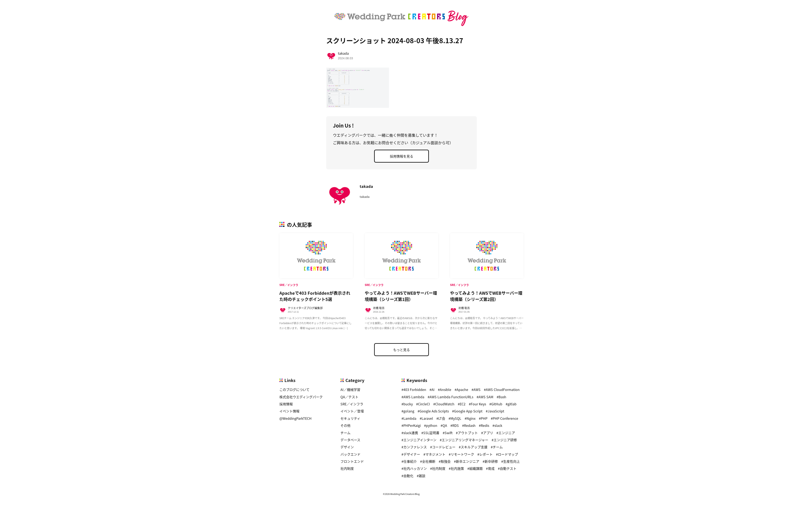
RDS (455, 425)
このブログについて (294, 389)
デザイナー (411, 454)
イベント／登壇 (352, 411)
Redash (470, 425)
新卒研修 (491, 461)
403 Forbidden (414, 389)
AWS (477, 389)
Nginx (471, 418)
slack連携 (410, 433)
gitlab (512, 404)
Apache (462, 389)
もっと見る (401, 349)
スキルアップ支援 (474, 447)
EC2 (462, 404)
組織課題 (476, 468)
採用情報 (286, 404)
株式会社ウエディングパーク (301, 397)
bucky (408, 404)
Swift (449, 433)
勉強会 (446, 461)
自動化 (408, 476)
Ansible (445, 389)
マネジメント (435, 454)
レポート (486, 454)
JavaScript (496, 411)
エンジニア (506, 433)
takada (343, 53)
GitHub (496, 404)
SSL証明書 (431, 433)
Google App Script (468, 411)
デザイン (347, 447)
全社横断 (428, 461)
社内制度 (347, 468)
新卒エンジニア (467, 461)
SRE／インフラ (351, 404)
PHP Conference (505, 418)
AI (433, 389)
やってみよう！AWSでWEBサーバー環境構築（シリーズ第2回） (486, 296)
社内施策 (457, 468)
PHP (484, 418)
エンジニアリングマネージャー (465, 440)
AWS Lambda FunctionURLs (451, 397)
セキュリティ (350, 418)
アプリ (488, 433)
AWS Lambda (413, 397)
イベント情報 (289, 411)
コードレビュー (443, 447)
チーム (345, 433)
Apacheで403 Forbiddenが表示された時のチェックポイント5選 (314, 296)
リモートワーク (462, 454)
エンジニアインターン (419, 440)
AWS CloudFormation (503, 389)
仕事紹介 (410, 461)
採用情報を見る (401, 156)
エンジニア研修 (505, 440)
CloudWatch (444, 404)
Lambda (409, 418)
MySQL (455, 418)
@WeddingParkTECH (295, 418)
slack (498, 425)
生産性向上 (511, 461)
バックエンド (350, 454)
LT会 (441, 418)
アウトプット (468, 433)
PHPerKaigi (412, 425)
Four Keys (478, 404)
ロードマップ (508, 454)
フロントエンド (352, 461)
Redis (485, 425)
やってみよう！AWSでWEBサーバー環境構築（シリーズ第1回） (401, 296)
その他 (345, 425)
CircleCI (424, 404)
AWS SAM (485, 397)
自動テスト (508, 468)
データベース (350, 440)
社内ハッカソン (415, 468)
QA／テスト (349, 397)
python (431, 425)
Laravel (427, 418)
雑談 (422, 476)
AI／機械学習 (350, 389)
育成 (491, 468)
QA (444, 425)
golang (408, 411)
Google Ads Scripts (434, 411)
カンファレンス (415, 447)
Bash (502, 397)
